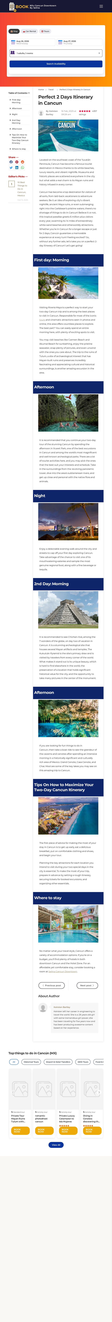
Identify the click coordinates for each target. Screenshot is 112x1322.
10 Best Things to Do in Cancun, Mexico (22, 189)
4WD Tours (83, 1062)
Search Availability (56, 63)
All (14, 1062)
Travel (51, 89)
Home (41, 89)
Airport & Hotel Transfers (58, 1062)
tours (42, 320)
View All (56, 1145)
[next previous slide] (13, 1092)
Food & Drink (102, 1062)
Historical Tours (31, 1062)
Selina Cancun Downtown (62, 971)
